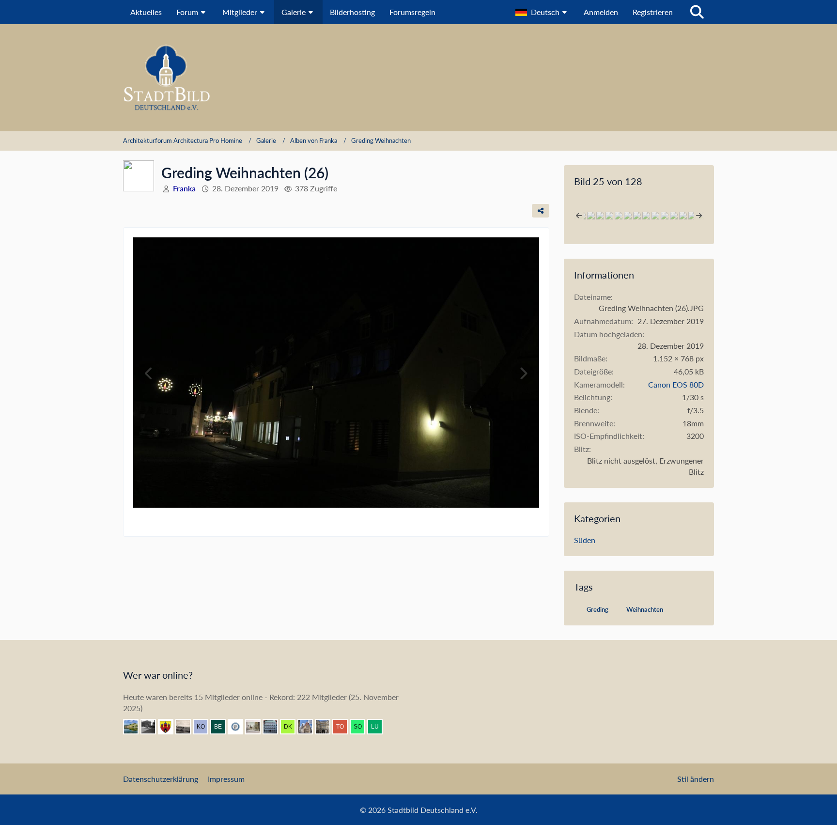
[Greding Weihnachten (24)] (609, 215)
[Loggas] (326, 726)
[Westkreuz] (169, 726)
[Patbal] (152, 726)
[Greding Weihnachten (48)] (637, 215)
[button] (542, 12)
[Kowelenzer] (204, 726)
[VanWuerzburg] (134, 726)
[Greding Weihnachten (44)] (664, 215)
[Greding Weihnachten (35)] (591, 215)
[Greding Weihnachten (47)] (655, 215)
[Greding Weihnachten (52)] (692, 215)
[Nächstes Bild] (523, 373)
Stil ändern (695, 778)
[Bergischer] (221, 726)
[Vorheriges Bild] (149, 373)
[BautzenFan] (274, 726)
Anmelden (601, 11)
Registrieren (653, 11)
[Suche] (697, 12)
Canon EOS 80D (676, 384)
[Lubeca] (378, 726)
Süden (584, 540)
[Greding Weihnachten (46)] (674, 215)
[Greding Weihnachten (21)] (628, 215)
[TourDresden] (344, 726)
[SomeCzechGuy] (361, 726)
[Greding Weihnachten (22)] (618, 215)
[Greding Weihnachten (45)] (683, 215)
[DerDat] (187, 726)
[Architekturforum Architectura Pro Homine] (418, 78)
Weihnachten (644, 609)
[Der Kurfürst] (291, 726)
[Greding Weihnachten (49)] (646, 215)
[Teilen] (540, 211)
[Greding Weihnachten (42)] (600, 215)
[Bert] (309, 726)
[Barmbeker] (256, 726)
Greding (597, 609)
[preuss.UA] (239, 726)
